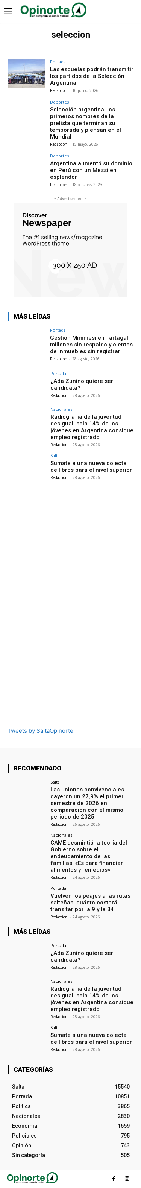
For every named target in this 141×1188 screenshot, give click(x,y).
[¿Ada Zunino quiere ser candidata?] (26, 385)
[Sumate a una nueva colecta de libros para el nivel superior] (26, 467)
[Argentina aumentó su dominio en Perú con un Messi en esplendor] (26, 168)
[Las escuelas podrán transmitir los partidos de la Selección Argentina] (26, 73)
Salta (55, 455)
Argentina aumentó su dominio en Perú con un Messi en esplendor (91, 170)
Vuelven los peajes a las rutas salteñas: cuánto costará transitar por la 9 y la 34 (90, 902)
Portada (58, 61)
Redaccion (58, 90)
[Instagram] (126, 1178)
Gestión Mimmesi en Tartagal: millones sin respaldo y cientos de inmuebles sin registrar (91, 344)
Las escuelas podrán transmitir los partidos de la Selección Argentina (91, 76)
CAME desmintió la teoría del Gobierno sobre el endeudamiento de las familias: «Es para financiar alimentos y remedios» (88, 856)
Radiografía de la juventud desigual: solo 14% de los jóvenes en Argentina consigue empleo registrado (91, 427)
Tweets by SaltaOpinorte (40, 730)
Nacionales (61, 409)
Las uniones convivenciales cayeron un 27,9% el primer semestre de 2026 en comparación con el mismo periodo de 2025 (87, 803)
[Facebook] (113, 1178)
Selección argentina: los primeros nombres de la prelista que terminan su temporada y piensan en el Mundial (85, 123)
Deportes (59, 102)
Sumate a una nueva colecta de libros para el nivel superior (91, 466)
